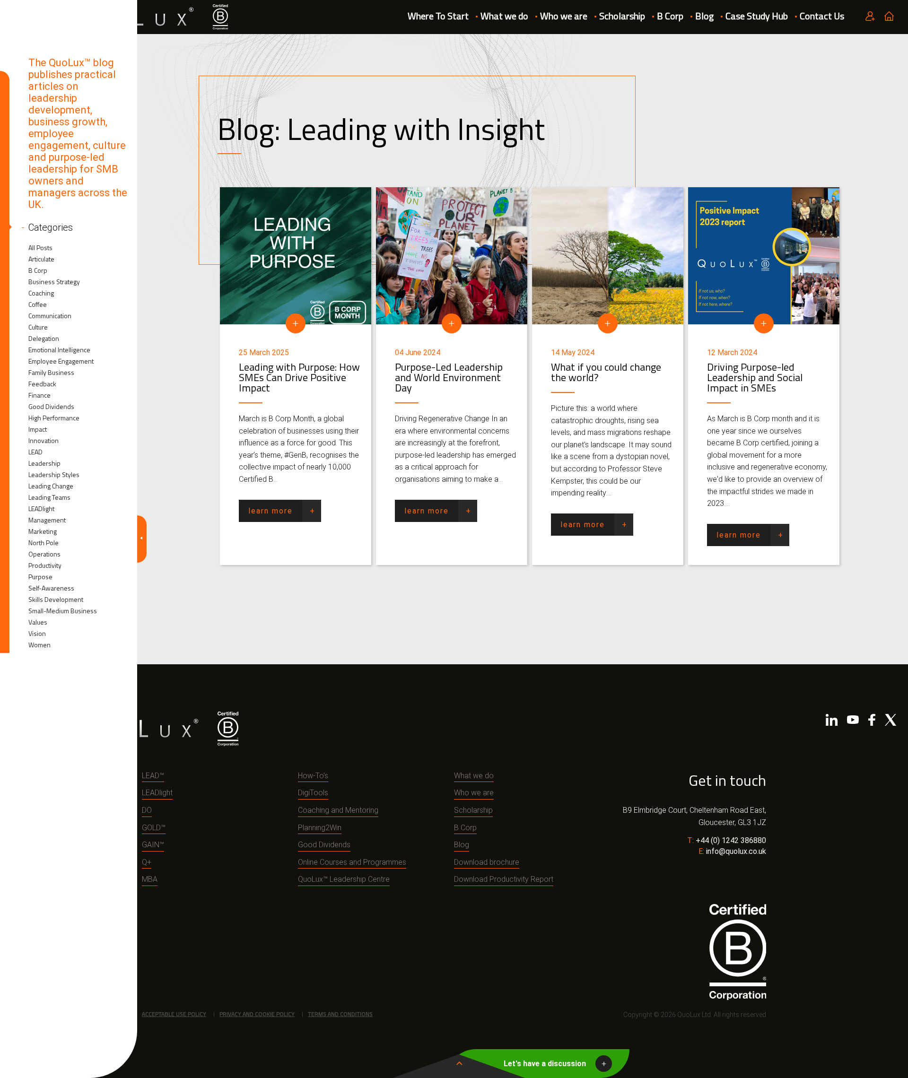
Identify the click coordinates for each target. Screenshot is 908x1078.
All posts (40, 247)
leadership (44, 463)
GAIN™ (153, 844)
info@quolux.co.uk (736, 851)
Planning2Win (319, 827)
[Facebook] (872, 722)
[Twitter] (890, 722)
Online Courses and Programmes (352, 862)
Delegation (43, 338)
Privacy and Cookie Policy (257, 1013)
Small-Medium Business (62, 611)
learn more (270, 510)
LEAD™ (153, 775)
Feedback (42, 384)
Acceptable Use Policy (174, 1013)
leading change (50, 486)
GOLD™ (154, 827)
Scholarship (622, 16)
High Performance (53, 418)
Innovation (43, 440)
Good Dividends (51, 406)
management (47, 520)
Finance (39, 395)
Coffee (37, 304)
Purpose (40, 577)
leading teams (49, 497)
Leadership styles (53, 474)
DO (147, 810)
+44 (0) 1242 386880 (731, 840)
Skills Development (55, 599)
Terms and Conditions (340, 1013)
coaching (41, 293)
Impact (37, 429)
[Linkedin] (831, 722)
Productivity (44, 565)
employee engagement (61, 361)
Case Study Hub (756, 16)
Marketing (42, 531)
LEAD (35, 452)
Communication (49, 316)
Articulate (41, 259)
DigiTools (313, 792)
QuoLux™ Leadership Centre (344, 879)
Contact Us (822, 16)
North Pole (43, 542)
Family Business (51, 372)
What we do (504, 16)
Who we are (563, 16)
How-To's (313, 775)
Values (37, 622)
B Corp (670, 16)
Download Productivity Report (503, 879)
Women (39, 645)
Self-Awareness (51, 588)
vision (37, 633)
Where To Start (438, 16)
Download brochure (486, 862)
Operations (44, 554)
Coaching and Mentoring (338, 810)
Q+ (146, 862)
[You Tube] (853, 722)
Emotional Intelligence (59, 350)
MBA (149, 879)
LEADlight (41, 508)
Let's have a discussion (545, 1063)
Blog (704, 16)
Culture (38, 327)
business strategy (54, 281)
